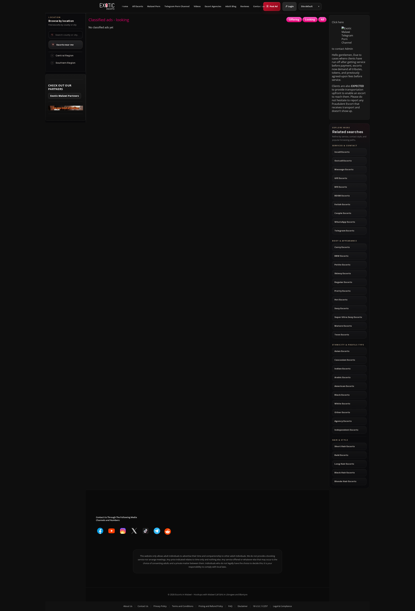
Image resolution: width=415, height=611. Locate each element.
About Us (127, 606)
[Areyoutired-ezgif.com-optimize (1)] (65, 109)
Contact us (259, 6)
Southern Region (65, 62)
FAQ (230, 606)
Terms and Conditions (182, 606)
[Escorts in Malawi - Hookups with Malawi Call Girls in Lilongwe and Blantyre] (107, 6)
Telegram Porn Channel (177, 6)
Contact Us (143, 606)
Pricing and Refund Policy (211, 606)
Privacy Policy (160, 606)
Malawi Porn (153, 6)
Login (291, 6)
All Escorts (137, 6)
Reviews (244, 6)
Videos (197, 6)
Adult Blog (230, 6)
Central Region (64, 55)
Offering (294, 19)
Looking (310, 19)
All (322, 19)
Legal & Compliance (282, 606)
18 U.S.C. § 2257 (260, 606)
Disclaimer (243, 606)
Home (125, 6)
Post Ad (272, 6)
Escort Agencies (213, 6)
